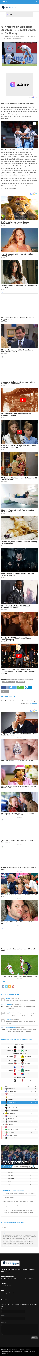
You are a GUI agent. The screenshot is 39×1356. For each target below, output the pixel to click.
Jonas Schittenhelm (8, 681)
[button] (5, 687)
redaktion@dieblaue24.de (7, 1293)
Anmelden (4, 1)
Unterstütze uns (6, 1353)
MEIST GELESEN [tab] (6, 1190)
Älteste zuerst (33, 703)
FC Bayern (17, 679)
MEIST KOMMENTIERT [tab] (18, 1190)
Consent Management (29, 1351)
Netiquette (21, 1349)
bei (20, 1006)
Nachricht (4, 1322)
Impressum (29, 1349)
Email (3, 1315)
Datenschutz (5, 1351)
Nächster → (33, 21)
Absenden (34, 1337)
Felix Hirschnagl (27, 679)
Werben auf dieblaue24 (16, 1351)
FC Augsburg (20, 681)
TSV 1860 (9, 679)
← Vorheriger (6, 21)
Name (2, 1309)
